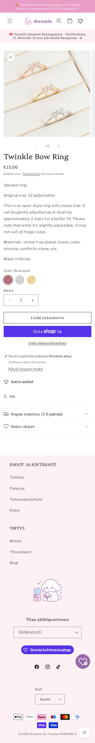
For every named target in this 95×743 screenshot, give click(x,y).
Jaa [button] (12, 396)
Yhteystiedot (20, 552)
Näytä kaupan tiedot (26, 369)
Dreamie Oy (38, 734)
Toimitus (17, 477)
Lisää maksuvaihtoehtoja (47, 343)
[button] (9, 21)
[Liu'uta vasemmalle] (36, 146)
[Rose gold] (8, 279)
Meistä (15, 541)
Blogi (14, 563)
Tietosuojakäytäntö (26, 499)
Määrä (8, 291)
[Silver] (19, 279)
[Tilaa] (76, 632)
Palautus (17, 488)
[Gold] (31, 279)
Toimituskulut (31, 173)
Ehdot (15, 510)
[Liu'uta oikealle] (58, 146)
